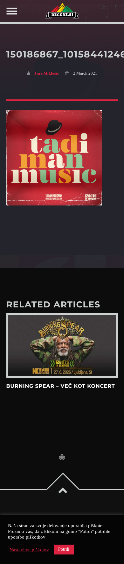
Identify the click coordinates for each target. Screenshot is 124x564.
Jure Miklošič (46, 73)
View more (62, 345)
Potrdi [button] (63, 549)
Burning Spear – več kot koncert (60, 386)
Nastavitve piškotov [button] (29, 549)
